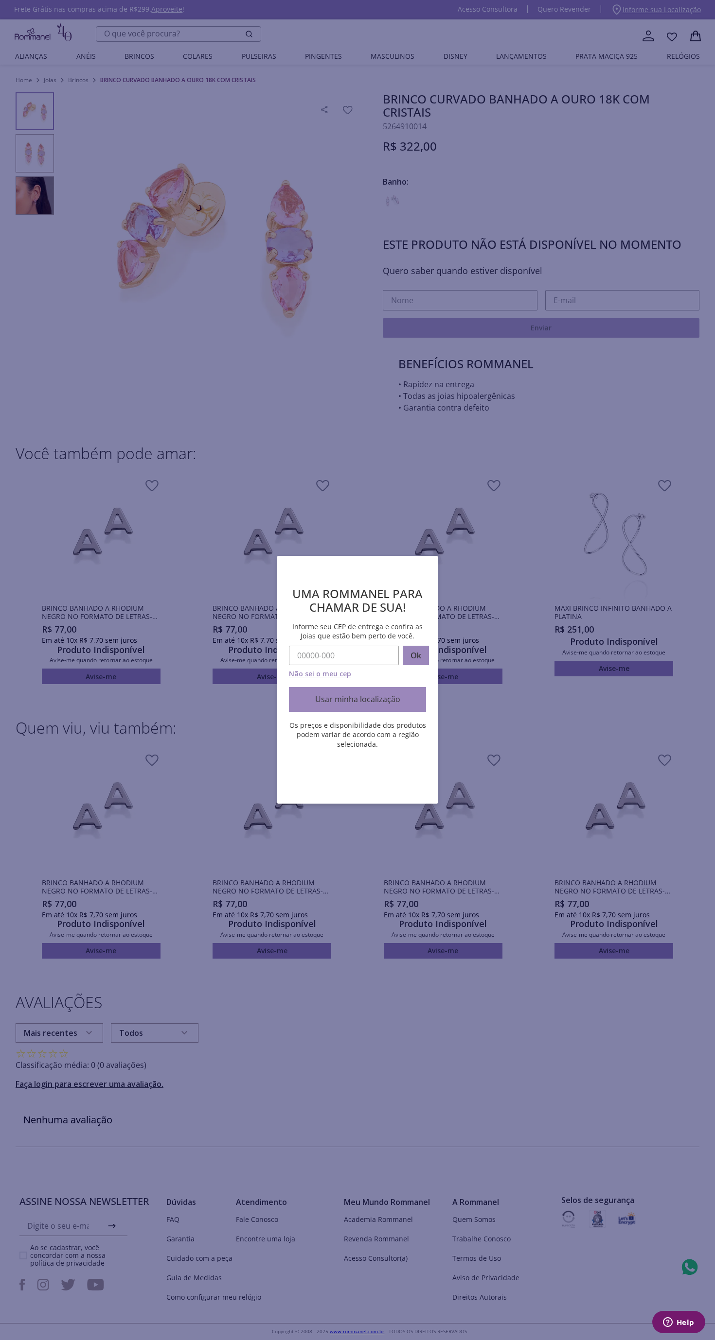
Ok (416, 655)
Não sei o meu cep (320, 673)
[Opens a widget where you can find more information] (678, 1323)
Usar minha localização (357, 699)
